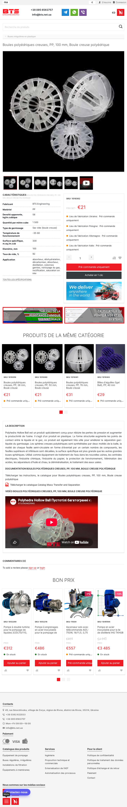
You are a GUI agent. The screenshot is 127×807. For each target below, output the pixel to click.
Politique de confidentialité (100, 755)
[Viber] (83, 12)
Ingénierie (49, 755)
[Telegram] (65, 12)
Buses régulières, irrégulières (17, 760)
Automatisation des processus (60, 773)
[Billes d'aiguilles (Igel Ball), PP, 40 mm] (110, 358)
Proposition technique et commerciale (57, 762)
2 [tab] (66, 412)
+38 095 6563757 (42, 9)
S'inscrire (106, 2)
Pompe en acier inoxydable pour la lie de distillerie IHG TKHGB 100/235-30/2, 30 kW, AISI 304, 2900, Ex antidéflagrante (110, 630)
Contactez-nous (16, 792)
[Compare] (114, 258)
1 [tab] (61, 412)
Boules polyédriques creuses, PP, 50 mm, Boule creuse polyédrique (46, 385)
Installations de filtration (15, 765)
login (42, 567)
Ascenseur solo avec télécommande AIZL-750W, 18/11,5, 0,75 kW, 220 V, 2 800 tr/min (79, 630)
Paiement (91, 773)
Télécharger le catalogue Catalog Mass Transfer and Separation (45, 484)
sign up (32, 567)
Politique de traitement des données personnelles (105, 762)
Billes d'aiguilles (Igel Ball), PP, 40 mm (108, 384)
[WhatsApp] (74, 12)
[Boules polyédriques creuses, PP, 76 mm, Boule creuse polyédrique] (79, 358)
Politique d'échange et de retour (103, 768)
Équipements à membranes (16, 770)
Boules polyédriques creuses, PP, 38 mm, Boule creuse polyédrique (15, 385)
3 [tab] (68, 679)
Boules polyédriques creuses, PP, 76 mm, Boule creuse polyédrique (77, 385)
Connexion (120, 2)
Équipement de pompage (15, 755)
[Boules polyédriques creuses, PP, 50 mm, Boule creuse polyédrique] (48, 358)
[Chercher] (120, 26)
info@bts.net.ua (41, 14)
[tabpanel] (16, 376)
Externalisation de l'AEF (56, 768)
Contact (91, 778)
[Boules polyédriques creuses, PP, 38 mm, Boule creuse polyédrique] (16, 358)
